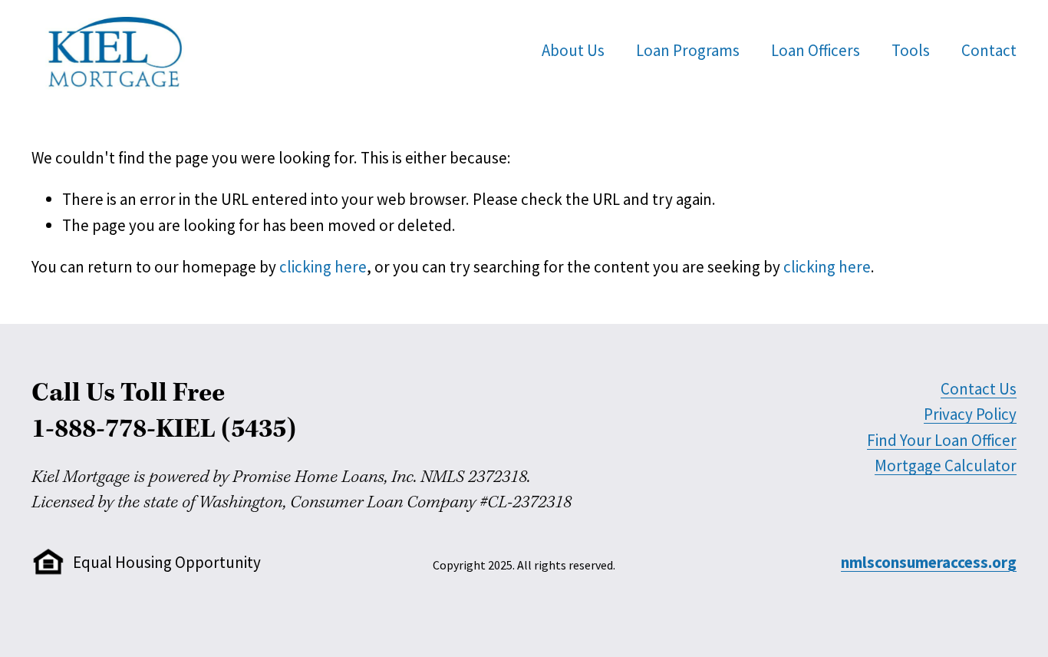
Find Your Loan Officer (942, 440)
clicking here (323, 266)
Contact (989, 50)
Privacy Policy (970, 414)
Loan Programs (688, 50)
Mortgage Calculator (946, 465)
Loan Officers (815, 50)
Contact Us (979, 388)
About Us (573, 50)
